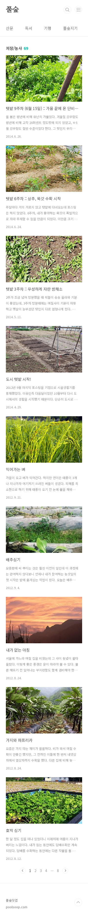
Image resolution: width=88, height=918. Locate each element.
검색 (67, 9)
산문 (9, 28)
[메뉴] (78, 9)
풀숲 (12, 9)
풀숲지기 (70, 28)
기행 (47, 28)
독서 (28, 28)
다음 (65, 871)
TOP (78, 902)
